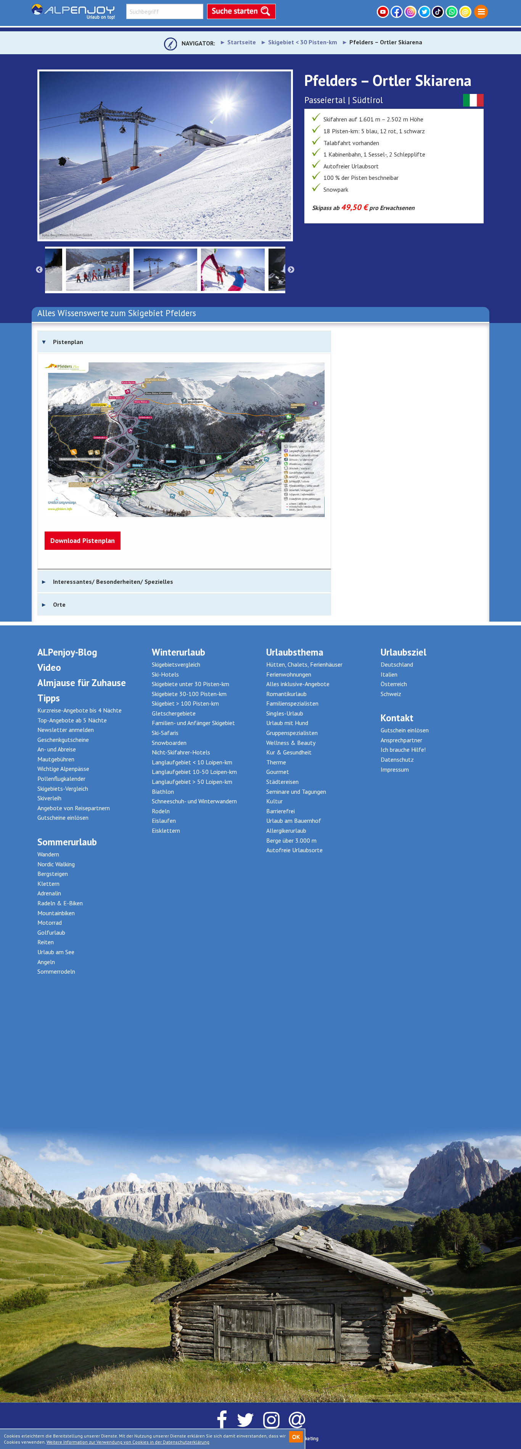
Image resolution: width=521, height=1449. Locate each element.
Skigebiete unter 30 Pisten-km (190, 684)
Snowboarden (169, 742)
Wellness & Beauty (290, 742)
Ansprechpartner (401, 740)
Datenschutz (397, 759)
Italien (389, 674)
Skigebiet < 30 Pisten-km (302, 42)
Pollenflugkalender (61, 778)
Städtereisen (282, 781)
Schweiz (391, 694)
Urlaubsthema (294, 652)
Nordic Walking (56, 864)
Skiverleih (49, 798)
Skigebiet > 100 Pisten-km (185, 703)
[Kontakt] (466, 12)
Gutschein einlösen (405, 730)
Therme (276, 762)
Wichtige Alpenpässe (63, 768)
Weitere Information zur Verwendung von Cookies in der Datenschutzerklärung (128, 1442)
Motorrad (49, 922)
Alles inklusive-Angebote (298, 684)
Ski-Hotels (165, 674)
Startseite (241, 42)
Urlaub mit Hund (287, 723)
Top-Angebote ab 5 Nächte (72, 720)
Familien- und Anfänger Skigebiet (193, 723)
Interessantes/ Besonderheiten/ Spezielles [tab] (113, 581)
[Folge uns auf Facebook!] (397, 12)
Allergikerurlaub (286, 830)
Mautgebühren (55, 759)
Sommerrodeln (56, 971)
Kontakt (397, 718)
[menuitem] (481, 12)
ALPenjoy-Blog (67, 652)
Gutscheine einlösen (62, 817)
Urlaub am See (55, 952)
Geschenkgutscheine (63, 739)
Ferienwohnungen (288, 674)
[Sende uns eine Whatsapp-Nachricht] (452, 12)
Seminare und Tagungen (296, 791)
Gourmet (277, 771)
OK (296, 1437)
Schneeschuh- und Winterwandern (194, 801)
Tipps (48, 698)
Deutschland (397, 664)
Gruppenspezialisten (292, 733)
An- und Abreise (56, 749)
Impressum (395, 769)
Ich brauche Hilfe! (403, 749)
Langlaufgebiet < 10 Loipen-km (192, 762)
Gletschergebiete (174, 713)
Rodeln (161, 811)
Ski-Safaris (165, 733)
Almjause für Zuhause (81, 683)
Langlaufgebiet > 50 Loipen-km (192, 781)
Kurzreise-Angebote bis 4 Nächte (79, 710)
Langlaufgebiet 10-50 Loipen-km (194, 771)
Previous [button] (39, 270)
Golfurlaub (51, 932)
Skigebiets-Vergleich (62, 788)
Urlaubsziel (403, 652)
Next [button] (291, 270)
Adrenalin (49, 893)
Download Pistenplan (82, 540)
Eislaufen (164, 820)
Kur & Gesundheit (289, 752)
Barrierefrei (280, 811)
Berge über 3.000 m (291, 840)
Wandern (48, 854)
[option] (165, 155)
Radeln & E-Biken (60, 903)
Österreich (394, 684)
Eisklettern (166, 830)
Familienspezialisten (292, 703)
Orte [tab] (59, 604)
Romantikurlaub (286, 694)
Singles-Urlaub (284, 713)
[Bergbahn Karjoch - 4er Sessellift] (165, 155)
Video (49, 667)
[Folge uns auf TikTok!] (438, 12)
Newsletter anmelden (65, 729)
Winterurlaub (178, 652)
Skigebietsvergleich (176, 664)
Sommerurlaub (67, 842)
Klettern (48, 883)
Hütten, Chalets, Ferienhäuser (304, 664)
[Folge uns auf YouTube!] (384, 12)
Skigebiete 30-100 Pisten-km (189, 694)
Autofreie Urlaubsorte (294, 850)
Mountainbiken (56, 913)
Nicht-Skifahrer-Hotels (181, 752)
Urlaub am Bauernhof (293, 820)
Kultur (274, 801)
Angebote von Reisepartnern (73, 808)
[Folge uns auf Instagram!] (411, 12)
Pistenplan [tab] (68, 342)
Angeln (46, 962)
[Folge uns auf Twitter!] (425, 12)
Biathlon (163, 791)
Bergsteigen (52, 873)
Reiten (45, 942)
